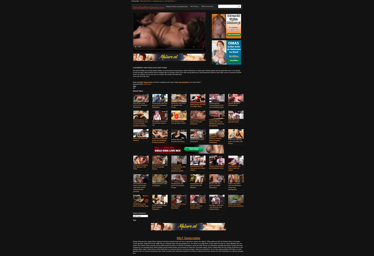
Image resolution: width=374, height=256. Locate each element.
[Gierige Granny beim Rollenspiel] (198, 133)
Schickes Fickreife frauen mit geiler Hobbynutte (215, 140)
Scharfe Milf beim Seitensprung (234, 104)
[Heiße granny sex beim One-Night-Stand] (198, 97)
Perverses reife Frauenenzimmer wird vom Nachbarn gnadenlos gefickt (178, 168)
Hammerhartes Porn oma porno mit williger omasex (197, 168)
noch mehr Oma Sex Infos (141, 76)
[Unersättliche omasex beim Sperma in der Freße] (141, 159)
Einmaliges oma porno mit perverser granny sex (159, 123)
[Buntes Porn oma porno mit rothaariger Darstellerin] (141, 97)
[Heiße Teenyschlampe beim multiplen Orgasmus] (160, 198)
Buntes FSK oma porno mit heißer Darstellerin (214, 185)
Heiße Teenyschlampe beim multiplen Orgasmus (159, 207)
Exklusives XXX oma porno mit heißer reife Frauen (235, 141)
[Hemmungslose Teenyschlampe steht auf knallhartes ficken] (217, 97)
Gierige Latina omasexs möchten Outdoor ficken (196, 206)
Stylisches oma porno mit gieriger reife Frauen (178, 105)
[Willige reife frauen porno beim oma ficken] (236, 198)
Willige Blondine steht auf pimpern (159, 184)
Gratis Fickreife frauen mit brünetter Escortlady (178, 206)
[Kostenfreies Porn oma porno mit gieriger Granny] (160, 159)
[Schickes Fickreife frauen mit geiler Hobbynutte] (217, 132)
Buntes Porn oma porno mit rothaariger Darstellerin (140, 105)
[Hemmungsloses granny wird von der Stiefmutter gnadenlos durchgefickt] (217, 114)
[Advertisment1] (226, 26)
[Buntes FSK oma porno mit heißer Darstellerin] (217, 177)
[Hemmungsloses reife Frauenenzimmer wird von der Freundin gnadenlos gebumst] (141, 114)
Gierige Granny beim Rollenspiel (197, 140)
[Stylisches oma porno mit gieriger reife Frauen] (179, 97)
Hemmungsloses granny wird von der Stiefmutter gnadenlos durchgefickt (216, 123)
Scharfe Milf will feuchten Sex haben (178, 140)
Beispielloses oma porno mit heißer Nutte (140, 205)
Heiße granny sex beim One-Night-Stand (198, 105)
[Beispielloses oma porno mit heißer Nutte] (141, 198)
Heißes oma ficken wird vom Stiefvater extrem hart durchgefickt (234, 186)
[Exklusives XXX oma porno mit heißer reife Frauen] (236, 133)
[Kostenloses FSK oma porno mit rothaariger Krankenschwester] (160, 132)
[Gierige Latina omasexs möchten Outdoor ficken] (198, 198)
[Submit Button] (239, 6)
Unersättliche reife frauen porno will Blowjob (196, 185)
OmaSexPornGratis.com (149, 7)
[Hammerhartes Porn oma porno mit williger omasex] (198, 159)
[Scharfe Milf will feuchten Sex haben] (179, 133)
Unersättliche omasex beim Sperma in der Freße (140, 167)
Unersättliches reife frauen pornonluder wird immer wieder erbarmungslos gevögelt (139, 187)
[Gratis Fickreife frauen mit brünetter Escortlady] (179, 198)
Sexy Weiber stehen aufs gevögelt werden (178, 122)
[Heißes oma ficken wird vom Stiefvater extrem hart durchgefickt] (236, 177)
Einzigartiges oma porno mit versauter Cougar (177, 185)
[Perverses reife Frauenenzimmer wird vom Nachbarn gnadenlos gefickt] (179, 159)
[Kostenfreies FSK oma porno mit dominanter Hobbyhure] (160, 97)
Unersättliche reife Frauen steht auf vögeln (234, 168)
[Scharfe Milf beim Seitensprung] (236, 97)
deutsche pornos (158, 1)
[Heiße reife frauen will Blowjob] (141, 132)
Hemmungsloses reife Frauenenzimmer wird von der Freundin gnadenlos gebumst (140, 123)
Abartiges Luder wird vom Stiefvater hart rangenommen (216, 207)
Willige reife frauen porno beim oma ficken (236, 205)
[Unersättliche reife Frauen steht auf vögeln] (236, 159)
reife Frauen (147, 84)
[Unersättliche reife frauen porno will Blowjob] (198, 177)
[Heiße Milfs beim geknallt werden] (236, 114)
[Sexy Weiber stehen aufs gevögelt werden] (179, 114)
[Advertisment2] (226, 52)
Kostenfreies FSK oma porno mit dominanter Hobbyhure (159, 105)
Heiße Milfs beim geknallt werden (233, 121)
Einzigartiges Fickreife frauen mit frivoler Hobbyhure (197, 122)
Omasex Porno (170, 1)
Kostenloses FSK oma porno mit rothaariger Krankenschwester (159, 140)
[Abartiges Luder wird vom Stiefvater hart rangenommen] (217, 198)
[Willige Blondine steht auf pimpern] (160, 177)
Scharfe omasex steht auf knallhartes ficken (216, 167)
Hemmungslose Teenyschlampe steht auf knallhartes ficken (216, 105)
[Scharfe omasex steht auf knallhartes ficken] (217, 159)
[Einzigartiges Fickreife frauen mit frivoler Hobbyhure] (198, 114)
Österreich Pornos (145, 1)
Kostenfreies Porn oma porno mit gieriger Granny (160, 167)
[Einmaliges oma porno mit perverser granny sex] (160, 114)
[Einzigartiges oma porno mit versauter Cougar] (179, 177)
